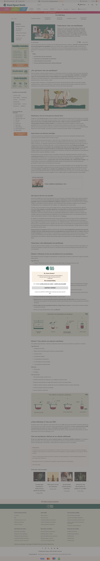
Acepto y (51, 284)
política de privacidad (60, 284)
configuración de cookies (46, 284)
